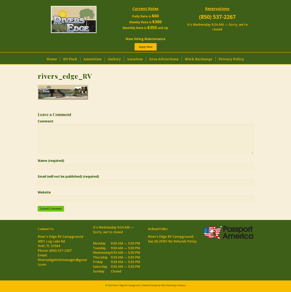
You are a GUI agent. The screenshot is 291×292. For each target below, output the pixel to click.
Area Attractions (164, 59)
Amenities (92, 59)
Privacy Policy (231, 59)
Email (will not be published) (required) (68, 176)
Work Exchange (198, 59)
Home (52, 59)
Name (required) (51, 160)
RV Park (70, 59)
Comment (45, 121)
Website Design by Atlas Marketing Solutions (164, 285)
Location (135, 59)
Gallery (114, 59)
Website (44, 192)
